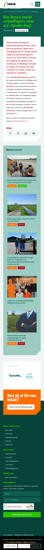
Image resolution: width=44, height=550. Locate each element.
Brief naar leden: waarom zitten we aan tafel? (21, 220)
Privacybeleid (8, 535)
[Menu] (38, 4)
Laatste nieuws (10, 454)
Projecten (8, 457)
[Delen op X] (18, 133)
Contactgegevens (11, 468)
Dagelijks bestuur (11, 437)
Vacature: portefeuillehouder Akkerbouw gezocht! (20, 302)
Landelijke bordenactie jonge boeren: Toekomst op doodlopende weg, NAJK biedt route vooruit (20, 260)
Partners (8, 441)
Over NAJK (8, 430)
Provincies (9, 434)
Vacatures (8, 445)
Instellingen (35, 546)
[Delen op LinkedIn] (26, 133)
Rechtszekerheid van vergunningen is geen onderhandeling (16, 337)
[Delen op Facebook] (10, 133)
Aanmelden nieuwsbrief (22, 515)
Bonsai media (29, 535)
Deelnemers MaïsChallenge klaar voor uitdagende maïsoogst (21, 181)
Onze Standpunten (12, 461)
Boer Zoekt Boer (11, 477)
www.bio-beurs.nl (21, 121)
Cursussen (9, 465)
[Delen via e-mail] (34, 133)
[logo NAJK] (18, 4)
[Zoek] (32, 4)
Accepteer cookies (10, 546)
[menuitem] (32, 4)
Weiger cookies (24, 546)
